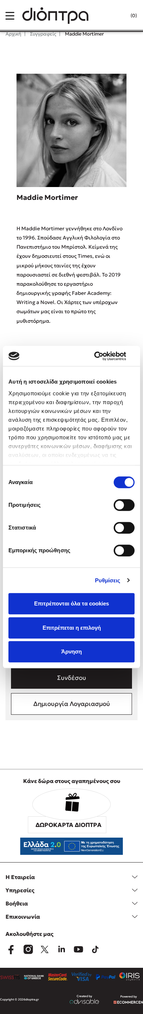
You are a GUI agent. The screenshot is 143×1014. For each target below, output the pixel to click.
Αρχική (13, 34)
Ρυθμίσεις (108, 580)
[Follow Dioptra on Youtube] (78, 949)
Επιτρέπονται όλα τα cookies (71, 603)
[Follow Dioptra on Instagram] (27, 949)
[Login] (118, 16)
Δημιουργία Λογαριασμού (71, 704)
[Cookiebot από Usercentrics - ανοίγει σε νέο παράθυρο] (103, 356)
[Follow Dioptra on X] (44, 949)
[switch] (124, 505)
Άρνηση (71, 651)
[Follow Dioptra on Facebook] (11, 949)
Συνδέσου (71, 678)
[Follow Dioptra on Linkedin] (61, 949)
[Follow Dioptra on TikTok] (95, 949)
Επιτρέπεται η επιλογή (72, 628)
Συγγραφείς (42, 34)
